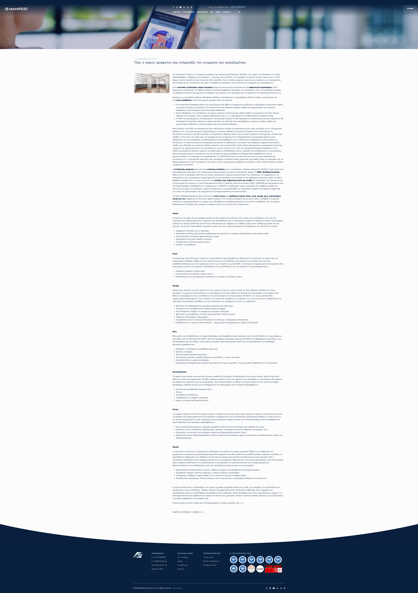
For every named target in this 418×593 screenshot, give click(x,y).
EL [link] (235, 12)
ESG (211, 12)
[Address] (191, 7)
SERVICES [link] (176, 12)
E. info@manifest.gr (159, 561)
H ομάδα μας (182, 565)
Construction (208, 557)
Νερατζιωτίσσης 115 (159, 565)
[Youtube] (180, 7)
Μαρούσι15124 (157, 569)
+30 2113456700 (238, 7)
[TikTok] (188, 7)
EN (239, 12)
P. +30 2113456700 (159, 557)
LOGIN (410, 8)
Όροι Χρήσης (177, 588)
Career (180, 561)
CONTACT (226, 12)
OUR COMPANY (188, 12)
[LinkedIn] (184, 7)
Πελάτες (180, 569)
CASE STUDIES (202, 12)
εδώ (242, 503)
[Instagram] (177, 7)
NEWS (218, 12)
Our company (182, 557)
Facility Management (211, 561)
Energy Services (209, 565)
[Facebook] (173, 7)
